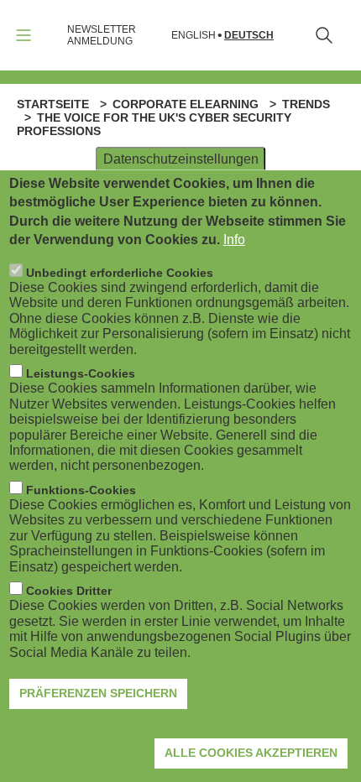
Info (234, 239)
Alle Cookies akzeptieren (251, 752)
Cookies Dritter (69, 590)
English (193, 35)
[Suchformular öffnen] (324, 35)
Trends (306, 104)
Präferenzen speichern (98, 693)
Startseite (53, 104)
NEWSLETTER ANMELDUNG (101, 35)
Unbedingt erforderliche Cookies (119, 272)
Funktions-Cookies (81, 490)
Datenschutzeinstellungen (181, 159)
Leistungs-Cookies (80, 373)
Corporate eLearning (185, 104)
